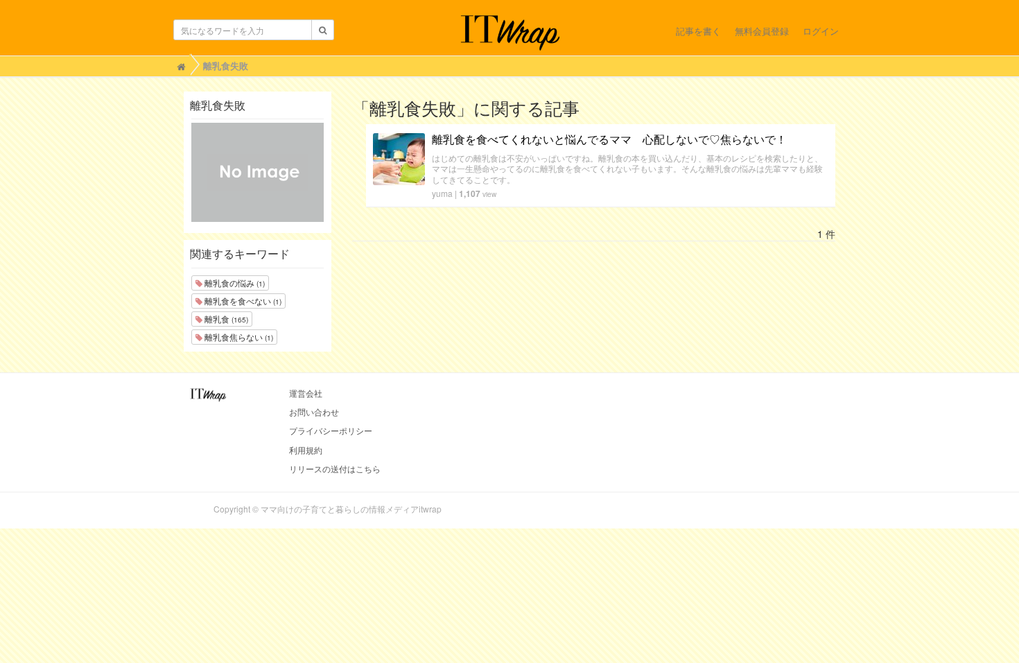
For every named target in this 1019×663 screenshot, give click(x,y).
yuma (442, 193)
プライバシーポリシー (330, 430)
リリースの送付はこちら (335, 468)
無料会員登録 (762, 30)
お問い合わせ (314, 411)
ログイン (821, 30)
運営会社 (305, 393)
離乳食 (225, 319)
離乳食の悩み (233, 283)
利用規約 (305, 450)
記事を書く (698, 30)
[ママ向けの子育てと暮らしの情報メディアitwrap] (510, 33)
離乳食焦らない (237, 337)
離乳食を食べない (241, 301)
